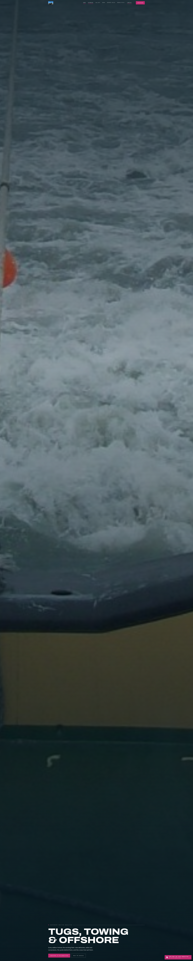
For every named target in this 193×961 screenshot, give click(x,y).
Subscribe (140, 2)
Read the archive (78, 955)
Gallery (98, 2)
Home (84, 2)
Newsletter (121, 2)
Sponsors (90, 2)
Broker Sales (111, 2)
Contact (129, 2)
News (103, 2)
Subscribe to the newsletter (59, 955)
